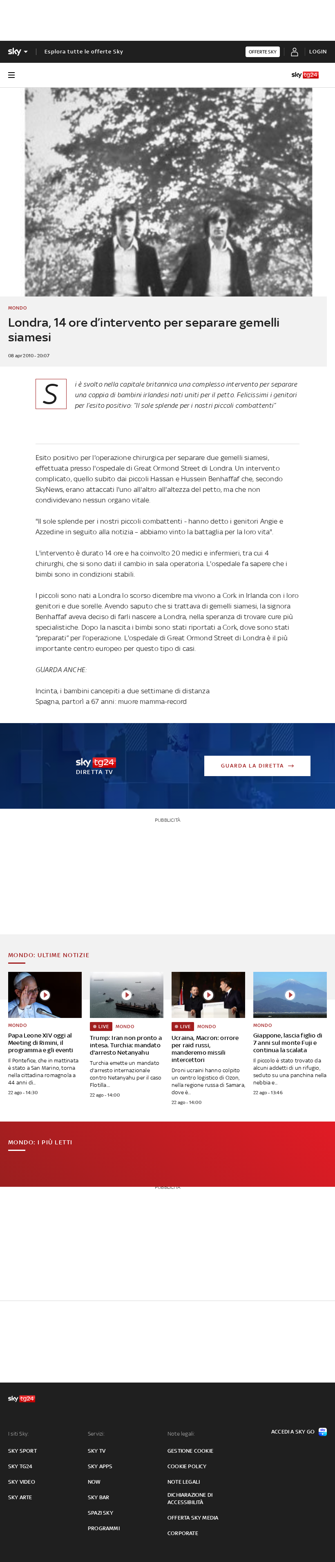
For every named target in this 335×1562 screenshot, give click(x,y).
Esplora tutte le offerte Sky (84, 52)
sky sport (22, 1451)
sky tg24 (20, 1466)
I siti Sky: (18, 1434)
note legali (184, 1482)
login (318, 52)
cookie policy (187, 1466)
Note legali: (181, 1434)
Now (94, 1482)
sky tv (96, 1451)
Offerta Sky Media (193, 1518)
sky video (21, 1482)
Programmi (104, 1528)
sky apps (100, 1466)
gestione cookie (190, 1451)
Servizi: (96, 1434)
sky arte (20, 1497)
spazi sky (100, 1513)
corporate (183, 1533)
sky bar (98, 1497)
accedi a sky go (293, 1432)
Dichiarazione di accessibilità (190, 1498)
